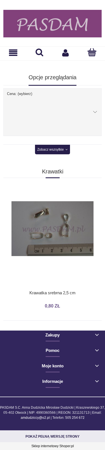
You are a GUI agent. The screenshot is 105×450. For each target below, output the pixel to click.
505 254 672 (75, 418)
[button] (13, 53)
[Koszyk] (92, 52)
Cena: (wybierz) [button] (19, 94)
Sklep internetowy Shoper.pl (52, 446)
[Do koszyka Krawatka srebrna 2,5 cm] (53, 195)
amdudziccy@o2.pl (35, 418)
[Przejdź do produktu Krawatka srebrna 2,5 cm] (52, 242)
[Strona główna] (52, 23)
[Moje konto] (66, 53)
